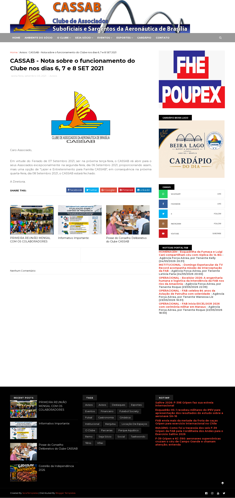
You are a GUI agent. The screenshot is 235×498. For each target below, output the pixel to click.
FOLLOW (217, 214)
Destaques (118, 404)
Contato (162, 37)
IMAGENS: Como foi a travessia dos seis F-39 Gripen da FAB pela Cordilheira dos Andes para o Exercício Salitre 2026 (189, 431)
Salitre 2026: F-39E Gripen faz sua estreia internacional (184, 404)
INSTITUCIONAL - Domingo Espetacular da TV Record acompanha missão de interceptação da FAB (191, 268)
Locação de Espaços (134, 423)
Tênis (88, 442)
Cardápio (144, 37)
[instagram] (212, 493)
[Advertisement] (192, 356)
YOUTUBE (175, 234)
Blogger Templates (65, 493)
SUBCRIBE (217, 233)
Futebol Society (129, 411)
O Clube (63, 37)
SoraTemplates (30, 493)
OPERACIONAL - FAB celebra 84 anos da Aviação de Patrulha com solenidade (187, 292)
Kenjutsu (110, 423)
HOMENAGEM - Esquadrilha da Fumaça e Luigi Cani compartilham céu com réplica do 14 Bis (190, 253)
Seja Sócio (83, 37)
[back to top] (222, 483)
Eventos (103, 37)
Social (121, 436)
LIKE (219, 194)
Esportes (123, 37)
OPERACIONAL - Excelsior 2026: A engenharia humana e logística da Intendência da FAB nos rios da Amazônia (191, 281)
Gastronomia (106, 417)
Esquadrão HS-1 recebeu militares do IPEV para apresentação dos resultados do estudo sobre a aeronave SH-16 (189, 413)
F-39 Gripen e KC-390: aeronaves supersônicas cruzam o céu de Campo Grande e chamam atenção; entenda (188, 441)
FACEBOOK (175, 204)
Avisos (23, 52)
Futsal (88, 417)
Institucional (92, 423)
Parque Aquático (128, 430)
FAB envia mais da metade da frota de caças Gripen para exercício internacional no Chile (186, 422)
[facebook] (206, 493)
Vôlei (100, 442)
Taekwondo (138, 436)
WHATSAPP (175, 194)
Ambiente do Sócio (39, 37)
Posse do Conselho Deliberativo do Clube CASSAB (126, 239)
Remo (89, 436)
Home (16, 37)
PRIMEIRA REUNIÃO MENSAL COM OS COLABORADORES (30, 239)
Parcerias (106, 430)
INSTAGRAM (176, 224)
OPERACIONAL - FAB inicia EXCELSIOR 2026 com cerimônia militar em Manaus (189, 305)
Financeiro (107, 411)
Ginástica (125, 417)
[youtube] (218, 493)
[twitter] (224, 493)
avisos (89, 404)
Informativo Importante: (73, 238)
